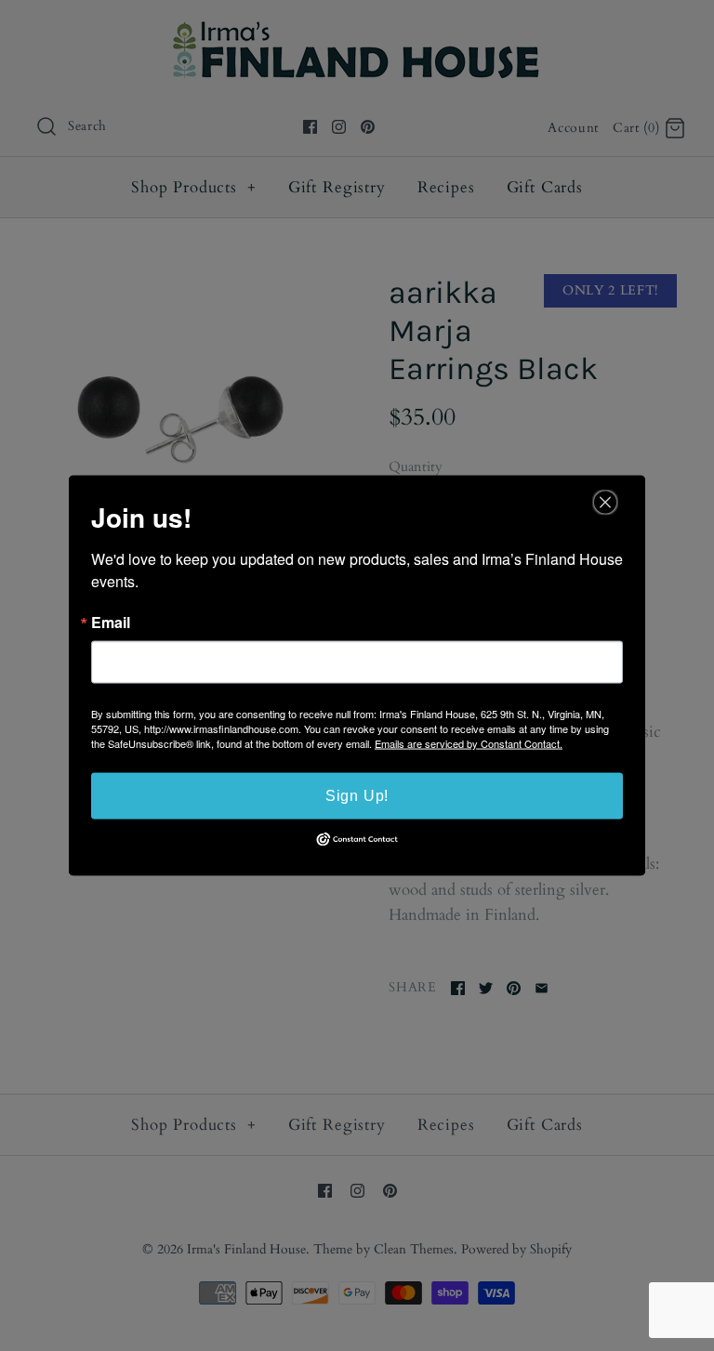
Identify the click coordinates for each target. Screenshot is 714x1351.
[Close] (605, 502)
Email (110, 622)
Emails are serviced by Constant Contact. (468, 743)
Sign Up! (357, 796)
